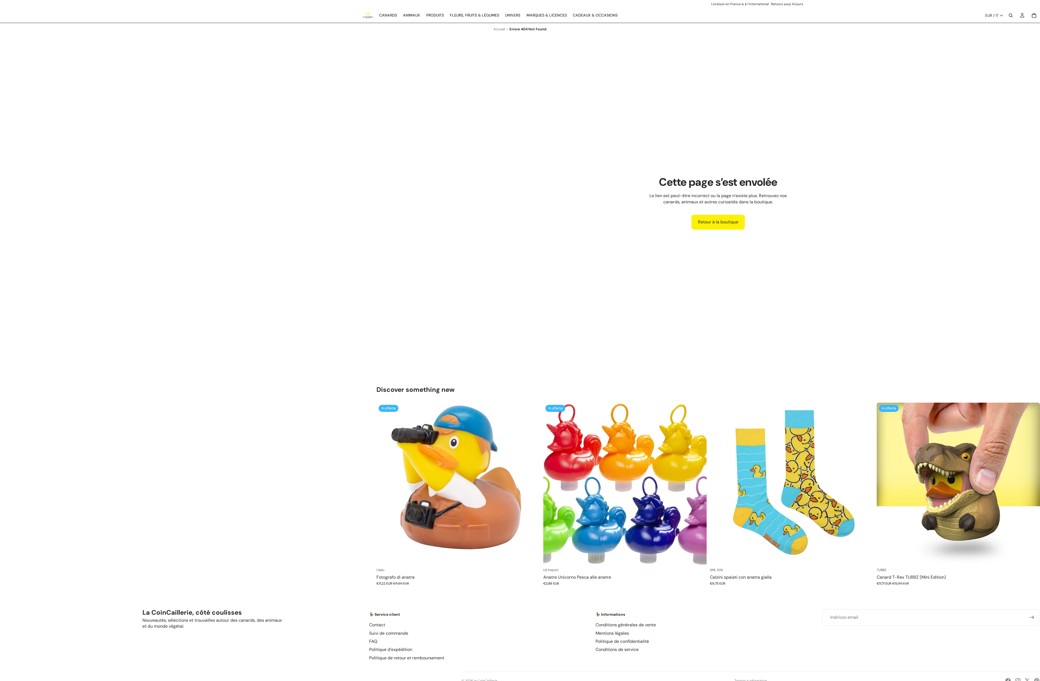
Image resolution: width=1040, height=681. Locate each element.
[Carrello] (1034, 15)
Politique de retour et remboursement (406, 658)
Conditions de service (617, 650)
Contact (377, 625)
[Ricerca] (1011, 15)
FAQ (373, 641)
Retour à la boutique (718, 222)
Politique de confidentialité (622, 641)
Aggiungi (536, 558)
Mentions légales (612, 633)
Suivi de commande (388, 633)
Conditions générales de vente (626, 625)
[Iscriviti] (1032, 617)
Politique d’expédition (390, 650)
